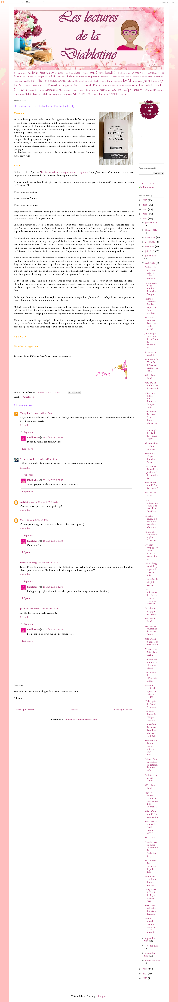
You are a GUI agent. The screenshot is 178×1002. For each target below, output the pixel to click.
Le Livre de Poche (89, 85)
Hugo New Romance (111, 81)
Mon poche (92, 90)
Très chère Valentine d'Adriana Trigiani (150, 910)
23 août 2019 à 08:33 (53, 541)
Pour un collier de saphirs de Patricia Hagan (150, 691)
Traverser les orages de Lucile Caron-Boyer (151, 827)
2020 (145, 969)
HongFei (87, 81)
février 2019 (151, 230)
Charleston (134, 73)
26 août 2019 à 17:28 (53, 629)
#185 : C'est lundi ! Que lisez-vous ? (151, 641)
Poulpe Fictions (132, 90)
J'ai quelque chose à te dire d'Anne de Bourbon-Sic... (151, 340)
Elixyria (143, 76)
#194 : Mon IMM (150, 787)
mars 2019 (150, 237)
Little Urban (151, 85)
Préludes (148, 90)
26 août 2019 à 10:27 (50, 608)
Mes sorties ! (79, 90)
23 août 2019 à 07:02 (48, 502)
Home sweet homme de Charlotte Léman (151, 664)
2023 (145, 978)
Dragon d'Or (43, 76)
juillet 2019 (150, 255)
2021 (145, 973)
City (144, 73)
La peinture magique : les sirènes (150, 611)
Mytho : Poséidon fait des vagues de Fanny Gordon (150, 306)
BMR (92, 73)
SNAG (69, 94)
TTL (106, 94)
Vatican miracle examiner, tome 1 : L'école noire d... (150, 925)
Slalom (47, 94)
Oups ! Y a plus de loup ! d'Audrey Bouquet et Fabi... (151, 400)
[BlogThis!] (72, 392)
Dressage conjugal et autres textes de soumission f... (151, 552)
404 (15, 73)
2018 (145, 214)
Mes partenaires (65, 90)
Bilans (85, 73)
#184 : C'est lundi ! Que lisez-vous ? (151, 485)
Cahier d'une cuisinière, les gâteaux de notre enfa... (151, 765)
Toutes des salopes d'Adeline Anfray (150, 458)
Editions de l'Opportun (87, 76)
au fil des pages (28, 502)
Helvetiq (70, 81)
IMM (127, 80)
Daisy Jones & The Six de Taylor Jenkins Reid (151, 895)
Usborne (121, 94)
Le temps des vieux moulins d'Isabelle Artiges (151, 288)
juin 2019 (150, 251)
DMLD (32, 76)
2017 (145, 209)
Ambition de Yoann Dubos (151, 777)
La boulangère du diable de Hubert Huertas (151, 433)
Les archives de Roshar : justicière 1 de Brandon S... (151, 472)
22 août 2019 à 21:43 (53, 480)
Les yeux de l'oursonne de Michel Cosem (151, 630)
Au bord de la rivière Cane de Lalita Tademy (150, 272)
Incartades (137, 81)
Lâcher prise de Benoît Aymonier (151, 704)
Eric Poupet (154, 76)
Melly (23, 520)
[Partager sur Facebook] (77, 392)
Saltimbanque (33, 94)
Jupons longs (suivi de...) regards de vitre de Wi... (151, 569)
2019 (145, 218)
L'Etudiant (26, 85)
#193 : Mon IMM (150, 620)
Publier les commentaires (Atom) (81, 719)
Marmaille (51, 90)
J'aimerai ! (156, 81)
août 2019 (150, 263)
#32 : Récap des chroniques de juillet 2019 (151, 866)
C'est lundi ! (105, 72)
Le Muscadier (108, 85)
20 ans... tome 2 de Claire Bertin (151, 652)
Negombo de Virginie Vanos (151, 582)
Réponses (28, 432)
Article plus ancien (123, 709)
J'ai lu (146, 81)
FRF (33, 81)
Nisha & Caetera (110, 90)
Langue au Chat (69, 85)
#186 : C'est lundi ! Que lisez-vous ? (151, 814)
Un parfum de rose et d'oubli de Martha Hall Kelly (151, 730)
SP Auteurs (81, 93)
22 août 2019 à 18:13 (46, 459)
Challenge (122, 73)
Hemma (79, 81)
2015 (145, 200)
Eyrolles (26, 81)
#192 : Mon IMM (150, 494)
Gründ (62, 81)
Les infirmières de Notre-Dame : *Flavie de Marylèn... (151, 596)
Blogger (102, 996)
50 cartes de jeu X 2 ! (150, 353)
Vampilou (25, 413)
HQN (96, 81)
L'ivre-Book (37, 85)
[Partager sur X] (74, 392)
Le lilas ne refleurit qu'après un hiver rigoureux (65, 172)
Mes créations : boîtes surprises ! (151, 446)
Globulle (53, 81)
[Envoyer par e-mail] (69, 392)
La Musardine (52, 85)
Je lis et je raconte (29, 608)
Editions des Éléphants (128, 76)
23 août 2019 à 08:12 (37, 520)
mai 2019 (150, 246)
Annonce (22, 73)
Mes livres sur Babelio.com (149, 184)
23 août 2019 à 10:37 (47, 562)
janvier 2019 (151, 222)
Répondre (25, 425)
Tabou (99, 94)
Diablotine (33, 437)
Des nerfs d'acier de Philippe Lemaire (150, 716)
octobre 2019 (151, 945)
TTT (112, 94)
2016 (145, 205)
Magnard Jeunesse (36, 90)
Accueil (74, 709)
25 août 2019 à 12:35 (53, 586)
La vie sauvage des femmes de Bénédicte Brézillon (151, 506)
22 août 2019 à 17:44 (41, 413)
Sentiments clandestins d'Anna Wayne (151, 881)
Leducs (139, 85)
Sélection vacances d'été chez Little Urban (150, 323)
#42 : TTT (150, 837)
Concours (153, 73)
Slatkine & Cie (58, 94)
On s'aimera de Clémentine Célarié (151, 677)
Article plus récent (25, 709)
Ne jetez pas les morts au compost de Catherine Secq (151, 849)
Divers (24, 77)
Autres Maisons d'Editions (60, 72)
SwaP (93, 94)
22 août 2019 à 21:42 (53, 437)
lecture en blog (28, 562)
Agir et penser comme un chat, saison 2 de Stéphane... (151, 799)
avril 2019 (150, 242)
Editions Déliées (108, 76)
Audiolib (33, 73)
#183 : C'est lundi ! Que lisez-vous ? (151, 385)
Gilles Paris (42, 81)
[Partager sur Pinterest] (79, 392)
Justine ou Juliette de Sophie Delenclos (151, 536)
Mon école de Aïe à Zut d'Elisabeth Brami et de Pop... (151, 365)
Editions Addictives (63, 76)
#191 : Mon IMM (150, 377)
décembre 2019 (152, 960)
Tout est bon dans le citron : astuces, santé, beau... (151, 747)
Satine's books (28, 459)
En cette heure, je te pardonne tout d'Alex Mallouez (151, 521)
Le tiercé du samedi (125, 85)
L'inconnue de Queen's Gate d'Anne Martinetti (151, 417)
